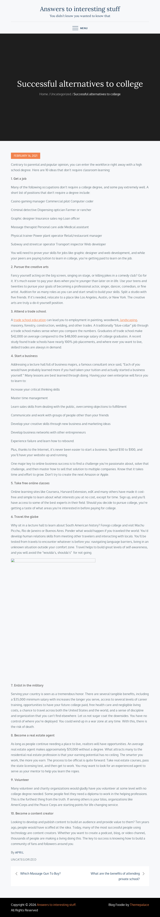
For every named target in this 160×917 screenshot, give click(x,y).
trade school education (30, 320)
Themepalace (139, 905)
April (19, 852)
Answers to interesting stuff (80, 9)
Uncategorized (23, 859)
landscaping (128, 320)
